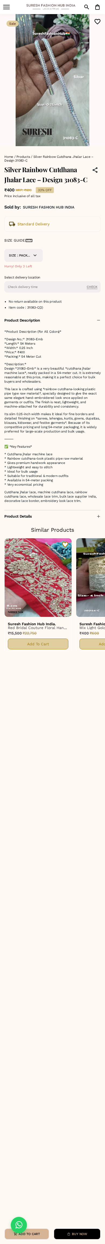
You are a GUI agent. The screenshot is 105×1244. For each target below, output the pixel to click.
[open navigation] (6, 7)
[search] (86, 7)
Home (8, 157)
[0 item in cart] (97, 7)
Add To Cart (38, 644)
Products (23, 157)
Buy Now (79, 1234)
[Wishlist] (97, 21)
